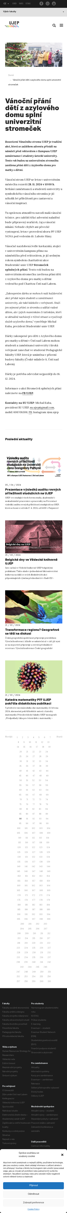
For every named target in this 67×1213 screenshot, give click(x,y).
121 (26, 847)
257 (18, 981)
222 (48, 943)
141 (26, 866)
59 (47, 785)
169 (48, 890)
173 (40, 895)
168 (41, 890)
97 (34, 823)
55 (20, 785)
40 (20, 770)
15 (24, 747)
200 (22, 924)
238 (18, 962)
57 (34, 785)
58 (40, 785)
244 (29, 967)
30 (20, 761)
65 (20, 794)
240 (34, 962)
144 (48, 866)
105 (18, 833)
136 (26, 861)
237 (49, 957)
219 (26, 943)
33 (40, 761)
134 (48, 857)
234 (26, 957)
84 (46, 809)
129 (48, 852)
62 (33, 790)
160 (18, 885)
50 (20, 780)
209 (27, 933)
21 (27, 751)
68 (40, 794)
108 (41, 833)
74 (46, 799)
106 (26, 833)
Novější (8, 736)
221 (41, 943)
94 (47, 818)
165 (18, 890)
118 (40, 842)
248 (26, 971)
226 (41, 947)
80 (20, 809)
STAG (28, 4)
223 (18, 947)
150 (19, 876)
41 (27, 770)
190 (18, 914)
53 (40, 780)
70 (20, 799)
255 (41, 976)
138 (41, 861)
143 (41, 866)
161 (26, 885)
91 (27, 818)
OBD (14, 4)
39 (47, 766)
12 (42, 742)
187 (33, 909)
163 (41, 885)
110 (19, 837)
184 (48, 904)
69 (47, 794)
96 (27, 823)
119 (47, 842)
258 (26, 981)
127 (33, 852)
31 (27, 761)
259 (33, 981)
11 (36, 742)
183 (40, 904)
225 (33, 947)
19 (49, 747)
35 (20, 766)
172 (33, 895)
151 (26, 876)
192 (33, 914)
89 (47, 814)
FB (30, 412)
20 (20, 751)
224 (26, 947)
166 (26, 890)
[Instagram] (48, 3)
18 (43, 747)
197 (33, 919)
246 (45, 967)
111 (27, 837)
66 (27, 794)
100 (18, 828)
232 (49, 952)
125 (18, 852)
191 (26, 914)
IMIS (21, 4)
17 (37, 747)
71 (27, 799)
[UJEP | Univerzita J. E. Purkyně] (12, 24)
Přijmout (33, 1185)
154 (48, 876)
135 (18, 861)
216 (41, 938)
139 (48, 861)
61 (27, 790)
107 (33, 833)
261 (49, 981)
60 (20, 790)
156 (26, 881)
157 (33, 881)
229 (26, 952)
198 (41, 919)
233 (18, 957)
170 (19, 895)
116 (26, 842)
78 (40, 804)
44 (47, 770)
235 (33, 957)
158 (41, 881)
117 (33, 842)
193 (41, 914)
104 (48, 828)
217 (48, 938)
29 (47, 756)
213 (18, 938)
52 (33, 780)
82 (33, 809)
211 (41, 933)
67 (34, 794)
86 (27, 814)
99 (47, 823)
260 (41, 981)
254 (33, 976)
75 (20, 804)
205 (29, 928)
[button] (62, 1154)
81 (27, 809)
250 (41, 971)
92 (33, 818)
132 (33, 857)
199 (48, 919)
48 (40, 775)
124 (48, 847)
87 (34, 814)
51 (27, 780)
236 (41, 957)
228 (18, 952)
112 (33, 837)
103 (41, 828)
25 (20, 756)
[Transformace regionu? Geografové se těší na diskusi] (33, 606)
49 (47, 775)
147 (33, 871)
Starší (59, 736)
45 (20, 775)
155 (18, 881)
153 (40, 876)
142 (33, 866)
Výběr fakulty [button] (9, 12)
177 (33, 900)
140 (18, 866)
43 (40, 770)
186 (26, 909)
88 (40, 814)
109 (48, 833)
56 (27, 785)
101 (26, 828)
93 (40, 818)
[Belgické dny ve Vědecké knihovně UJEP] (33, 536)
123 (40, 847)
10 (30, 742)
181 (26, 904)
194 (48, 914)
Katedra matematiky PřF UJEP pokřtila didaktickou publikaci (28, 701)
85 (20, 814)
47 (34, 775)
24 (46, 751)
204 (22, 928)
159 (48, 881)
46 (27, 775)
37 (34, 766)
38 (40, 766)
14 (18, 747)
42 (33, 770)
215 (33, 938)
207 (45, 928)
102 (33, 828)
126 (26, 852)
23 (40, 751)
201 (29, 924)
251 (49, 971)
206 (37, 928)
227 (49, 947)
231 (41, 952)
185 (18, 909)
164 (48, 885)
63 (40, 790)
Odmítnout (33, 1194)
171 (26, 895)
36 (27, 766)
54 (46, 780)
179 (48, 900)
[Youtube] (54, 3)
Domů (11, 75)
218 (18, 943)
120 (19, 847)
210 (34, 933)
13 (48, 742)
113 (40, 837)
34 (46, 761)
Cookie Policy (33, 1209)
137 (33, 861)
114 (47, 837)
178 (41, 900)
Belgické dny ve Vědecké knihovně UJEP (31, 561)
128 (41, 852)
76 (27, 804)
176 (26, 900)
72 (33, 799)
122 (33, 847)
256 (49, 976)
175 (18, 900)
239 (26, 962)
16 (31, 747)
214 (26, 938)
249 (34, 971)
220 (33, 943)
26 (27, 756)
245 (37, 967)
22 (33, 751)
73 (40, 799)
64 (47, 790)
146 (26, 871)
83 (40, 809)
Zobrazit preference (33, 1202)
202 (37, 924)
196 (26, 919)
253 (26, 976)
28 (40, 756)
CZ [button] (5, 4)
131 (26, 857)
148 (41, 871)
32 (33, 761)
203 (45, 924)
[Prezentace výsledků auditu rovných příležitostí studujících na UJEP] (33, 466)
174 (48, 895)
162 (33, 885)
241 (41, 962)
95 (20, 823)
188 (41, 909)
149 (48, 871)
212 (48, 933)
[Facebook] (41, 3)
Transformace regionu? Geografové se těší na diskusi (32, 631)
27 (34, 756)
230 (34, 952)
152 (33, 876)
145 (18, 871)
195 (18, 919)
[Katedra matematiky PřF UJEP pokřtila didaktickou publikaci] (33, 676)
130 (19, 857)
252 (18, 976)
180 (19, 904)
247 (18, 971)
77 (34, 804)
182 (33, 904)
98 (40, 823)
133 (40, 857)
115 (19, 842)
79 (47, 804)
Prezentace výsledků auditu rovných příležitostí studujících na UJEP (33, 491)
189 (48, 909)
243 (22, 967)
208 (19, 933)
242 (49, 962)
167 (33, 890)
